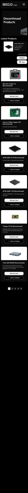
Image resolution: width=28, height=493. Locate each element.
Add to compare (15, 100)
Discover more (14, 96)
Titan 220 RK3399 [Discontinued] (13, 263)
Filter (23, 62)
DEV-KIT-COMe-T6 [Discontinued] (9, 85)
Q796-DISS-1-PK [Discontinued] (13, 191)
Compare (22, 58)
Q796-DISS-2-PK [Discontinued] (13, 158)
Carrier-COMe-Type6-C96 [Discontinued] (12, 123)
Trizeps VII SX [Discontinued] (12, 226)
